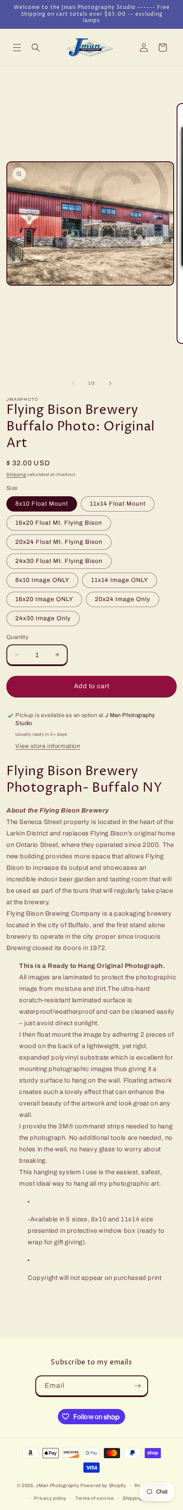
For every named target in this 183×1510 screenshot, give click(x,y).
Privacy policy (50, 1498)
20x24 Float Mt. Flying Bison (59, 542)
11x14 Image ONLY (119, 580)
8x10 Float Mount (41, 504)
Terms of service (94, 1498)
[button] (17, 47)
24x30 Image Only (43, 618)
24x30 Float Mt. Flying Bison (59, 561)
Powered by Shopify (103, 1485)
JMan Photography (58, 1485)
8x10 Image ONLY (42, 580)
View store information (47, 746)
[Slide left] (72, 383)
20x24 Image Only (122, 599)
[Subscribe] (138, 1385)
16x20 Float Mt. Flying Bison (58, 523)
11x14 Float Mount (118, 504)
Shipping (16, 474)
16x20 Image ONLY (44, 599)
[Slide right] (110, 383)
